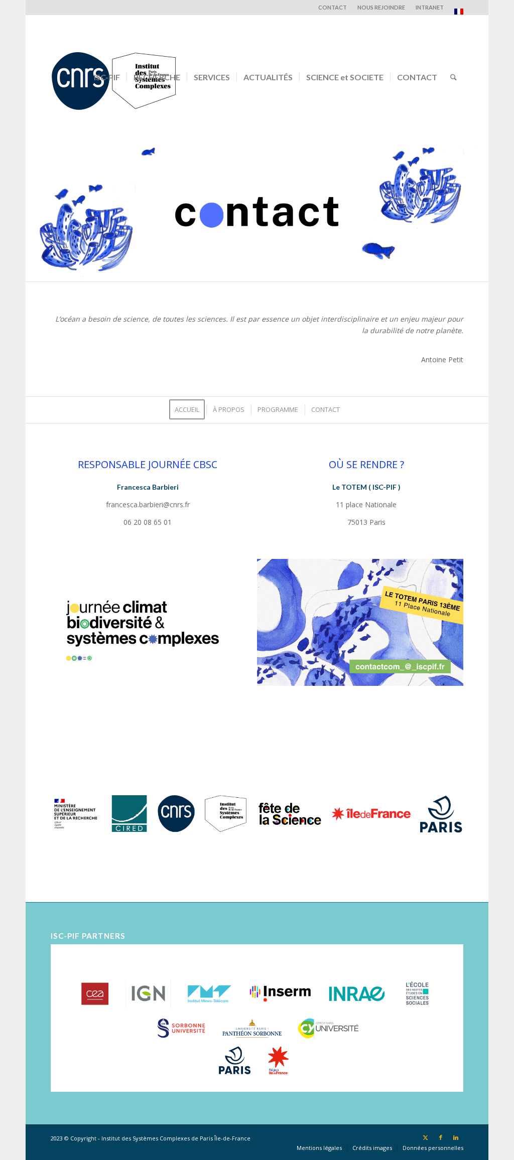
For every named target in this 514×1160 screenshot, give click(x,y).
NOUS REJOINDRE (381, 7)
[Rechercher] (453, 77)
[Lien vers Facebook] (440, 1137)
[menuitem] (332, 7)
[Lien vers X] (425, 1137)
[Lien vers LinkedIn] (455, 1137)
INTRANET (430, 7)
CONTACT (332, 7)
